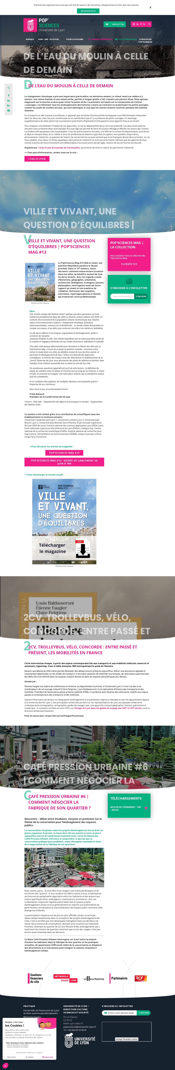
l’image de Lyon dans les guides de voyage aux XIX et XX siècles (108, 708)
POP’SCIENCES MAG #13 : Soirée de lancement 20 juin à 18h (64, 462)
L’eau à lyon (37, 158)
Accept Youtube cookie (126, 1039)
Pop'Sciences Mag (128, 39)
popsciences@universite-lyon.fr (79, 1026)
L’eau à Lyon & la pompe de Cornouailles (59, 147)
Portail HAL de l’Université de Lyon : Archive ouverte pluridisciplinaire (41, 1012)
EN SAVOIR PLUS (88, 11)
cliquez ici (129, 263)
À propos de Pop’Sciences (145, 40)
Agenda (30, 39)
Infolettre (118, 24)
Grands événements (102, 39)
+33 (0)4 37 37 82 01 (77, 1030)
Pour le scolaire (74, 39)
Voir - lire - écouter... (49, 39)
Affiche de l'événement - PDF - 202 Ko (125, 808)
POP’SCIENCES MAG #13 (64, 452)
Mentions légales (32, 1017)
